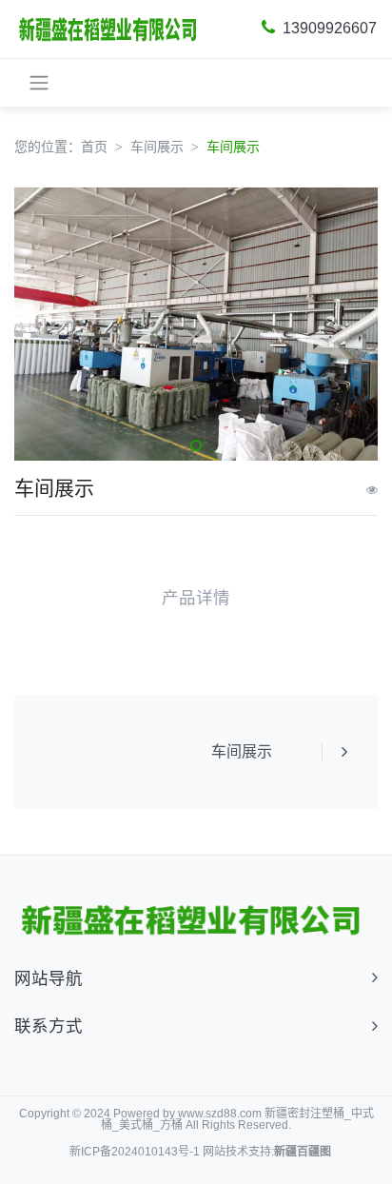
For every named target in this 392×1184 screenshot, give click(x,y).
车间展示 (157, 146)
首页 (94, 146)
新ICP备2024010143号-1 (134, 1151)
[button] (196, 445)
